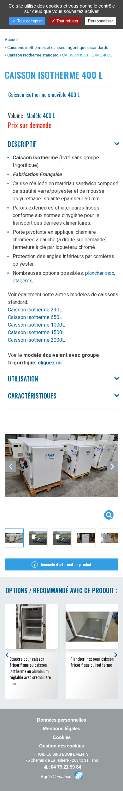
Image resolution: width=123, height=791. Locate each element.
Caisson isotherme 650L (35, 317)
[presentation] (8, 655)
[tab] (63, 144)
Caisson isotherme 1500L (36, 332)
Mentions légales (61, 728)
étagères (22, 281)
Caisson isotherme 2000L (36, 340)
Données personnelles (61, 720)
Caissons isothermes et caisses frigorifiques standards (57, 47)
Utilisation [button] (23, 379)
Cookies (62, 737)
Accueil (11, 39)
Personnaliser (100, 21)
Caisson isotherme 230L (35, 310)
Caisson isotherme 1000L (36, 325)
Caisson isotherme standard (33, 55)
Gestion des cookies (61, 745)
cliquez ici (50, 363)
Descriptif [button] (22, 144)
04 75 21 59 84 (66, 767)
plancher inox (99, 273)
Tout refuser (66, 21)
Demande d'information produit (65, 564)
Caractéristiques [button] (32, 396)
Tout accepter (29, 21)
